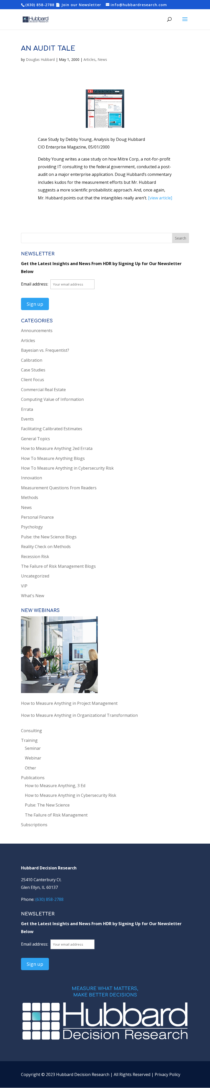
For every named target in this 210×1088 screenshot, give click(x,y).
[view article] (160, 198)
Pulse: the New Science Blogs (49, 537)
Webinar (33, 758)
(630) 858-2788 (39, 4)
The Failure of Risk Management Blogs (58, 566)
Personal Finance (37, 517)
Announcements (36, 330)
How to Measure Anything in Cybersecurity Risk (70, 795)
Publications (33, 777)
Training (29, 740)
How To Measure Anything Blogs (53, 458)
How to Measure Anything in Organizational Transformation (79, 715)
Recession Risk (35, 556)
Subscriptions (34, 825)
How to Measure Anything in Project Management (69, 703)
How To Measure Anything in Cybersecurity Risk (67, 468)
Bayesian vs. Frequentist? (45, 350)
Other (30, 768)
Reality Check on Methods (46, 546)
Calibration (31, 360)
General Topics (35, 438)
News (102, 59)
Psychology (32, 527)
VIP (24, 586)
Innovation (31, 478)
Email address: (35, 284)
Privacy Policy (167, 1074)
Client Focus (32, 379)
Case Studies (33, 370)
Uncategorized (35, 576)
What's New (32, 595)
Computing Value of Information (52, 399)
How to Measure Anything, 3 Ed (55, 785)
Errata (27, 409)
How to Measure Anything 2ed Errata (56, 448)
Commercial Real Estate (43, 389)
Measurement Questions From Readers (59, 488)
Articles (89, 59)
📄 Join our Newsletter (78, 4)
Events (27, 419)
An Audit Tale (48, 48)
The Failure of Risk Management (56, 815)
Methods (29, 497)
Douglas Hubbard (40, 59)
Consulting (31, 730)
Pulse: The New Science (47, 805)
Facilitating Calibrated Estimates (51, 429)
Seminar (33, 748)
